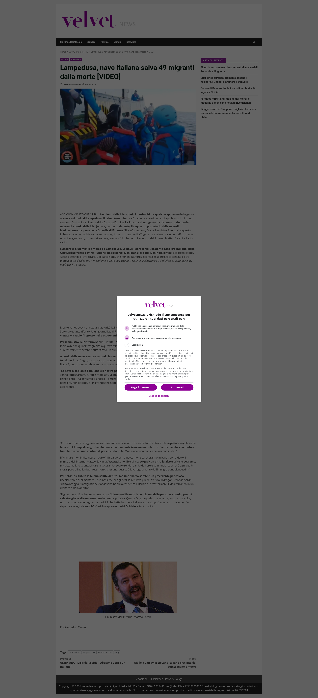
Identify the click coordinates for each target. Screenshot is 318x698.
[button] (159, 345)
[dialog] (159, 349)
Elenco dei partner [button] (153, 363)
